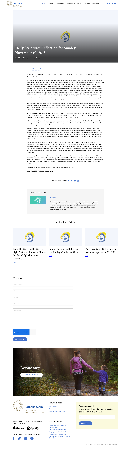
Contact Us (52, 409)
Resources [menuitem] (87, 3)
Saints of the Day (34, 71)
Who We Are (53, 406)
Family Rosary (53, 427)
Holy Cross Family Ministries (57, 425)
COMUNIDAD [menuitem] (96, 3)
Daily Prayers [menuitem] (60, 3)
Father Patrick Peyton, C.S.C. (57, 434)
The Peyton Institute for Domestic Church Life (59, 437)
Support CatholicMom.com (57, 412)
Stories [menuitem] (43, 3)
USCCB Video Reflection (36, 69)
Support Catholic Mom (31, 375)
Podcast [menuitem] (51, 3)
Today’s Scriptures (34, 67)
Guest (38, 58)
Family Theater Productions (57, 430)
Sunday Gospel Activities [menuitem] (74, 3)
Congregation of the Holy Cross (58, 432)
